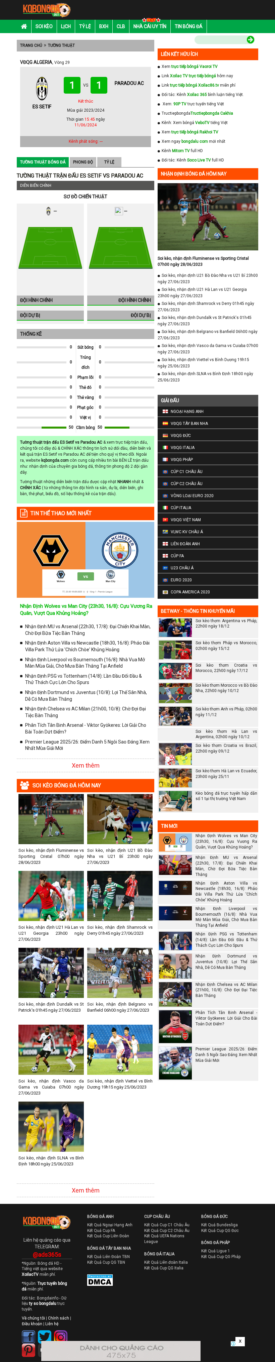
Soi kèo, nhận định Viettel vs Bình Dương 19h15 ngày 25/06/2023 (120, 1084)
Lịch (66, 26)
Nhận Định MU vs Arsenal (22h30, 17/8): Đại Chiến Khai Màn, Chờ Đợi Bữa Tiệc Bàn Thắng (88, 630)
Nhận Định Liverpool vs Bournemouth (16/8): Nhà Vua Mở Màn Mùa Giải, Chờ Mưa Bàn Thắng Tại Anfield (85, 663)
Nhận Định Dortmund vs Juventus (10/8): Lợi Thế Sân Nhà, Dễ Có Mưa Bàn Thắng (86, 696)
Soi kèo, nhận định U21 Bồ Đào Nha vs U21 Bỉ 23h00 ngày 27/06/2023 (120, 856)
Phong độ (83, 162)
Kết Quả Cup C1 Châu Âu (166, 1225)
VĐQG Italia (183, 447)
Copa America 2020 (190, 592)
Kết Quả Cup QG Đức (220, 1230)
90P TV (179, 104)
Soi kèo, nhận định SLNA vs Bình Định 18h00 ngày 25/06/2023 (51, 1160)
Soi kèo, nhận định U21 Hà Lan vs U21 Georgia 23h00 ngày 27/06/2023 (51, 933)
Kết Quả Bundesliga (219, 1225)
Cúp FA (177, 556)
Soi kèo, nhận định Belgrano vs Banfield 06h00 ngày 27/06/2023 (120, 1007)
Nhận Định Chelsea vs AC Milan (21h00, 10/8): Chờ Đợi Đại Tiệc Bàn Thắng (85, 712)
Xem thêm (86, 765)
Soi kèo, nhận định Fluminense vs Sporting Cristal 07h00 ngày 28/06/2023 (51, 856)
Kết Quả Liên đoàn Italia (166, 1262)
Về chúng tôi (33, 1318)
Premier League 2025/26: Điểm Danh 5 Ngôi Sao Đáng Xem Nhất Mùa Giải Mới (87, 745)
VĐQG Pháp (182, 459)
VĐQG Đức (181, 435)
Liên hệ (51, 1324)
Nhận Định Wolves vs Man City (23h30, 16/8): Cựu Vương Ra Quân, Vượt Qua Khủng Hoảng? (226, 841)
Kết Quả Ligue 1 (215, 1251)
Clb (121, 26)
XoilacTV (30, 1274)
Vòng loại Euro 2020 (192, 495)
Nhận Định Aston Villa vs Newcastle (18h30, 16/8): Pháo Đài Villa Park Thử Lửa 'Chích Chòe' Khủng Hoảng (87, 646)
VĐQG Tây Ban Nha (189, 423)
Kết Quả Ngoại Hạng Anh (109, 1225)
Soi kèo (44, 26)
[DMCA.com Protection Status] (95, 1281)
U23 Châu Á (182, 568)
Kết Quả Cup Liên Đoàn (108, 1236)
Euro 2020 (181, 580)
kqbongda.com (55, 460)
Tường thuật (61, 45)
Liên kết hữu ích (179, 54)
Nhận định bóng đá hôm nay (194, 174)
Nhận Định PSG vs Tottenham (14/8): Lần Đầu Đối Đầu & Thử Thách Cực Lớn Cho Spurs (83, 679)
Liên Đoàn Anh (185, 544)
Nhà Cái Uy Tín (149, 26)
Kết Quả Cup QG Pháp (220, 1256)
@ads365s (47, 1254)
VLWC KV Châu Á (187, 532)
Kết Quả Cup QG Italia (163, 1268)
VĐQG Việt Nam (186, 520)
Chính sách (58, 1318)
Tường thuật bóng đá (42, 162)
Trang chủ (31, 45)
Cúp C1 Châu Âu (187, 471)
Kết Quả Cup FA (101, 1230)
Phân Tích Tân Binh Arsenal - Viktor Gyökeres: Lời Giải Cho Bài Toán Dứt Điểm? (85, 728)
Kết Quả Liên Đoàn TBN (108, 1256)
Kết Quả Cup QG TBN (106, 1262)
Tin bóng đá (189, 26)
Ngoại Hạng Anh (187, 411)
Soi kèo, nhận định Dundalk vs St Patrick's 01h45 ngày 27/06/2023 (51, 1007)
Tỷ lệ (85, 26)
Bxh (103, 26)
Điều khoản (32, 1324)
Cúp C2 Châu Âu (187, 483)
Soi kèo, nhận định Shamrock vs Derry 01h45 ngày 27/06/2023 (120, 930)
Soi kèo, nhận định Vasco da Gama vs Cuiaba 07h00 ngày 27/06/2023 (51, 1087)
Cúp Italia (181, 507)
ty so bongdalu (42, 1303)
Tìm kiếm (180, 40)
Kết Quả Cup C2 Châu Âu (166, 1230)
